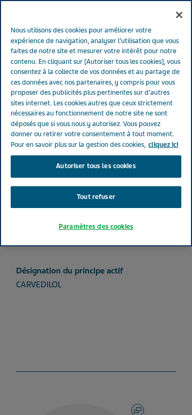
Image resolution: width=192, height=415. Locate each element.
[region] (96, 123)
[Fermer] (179, 15)
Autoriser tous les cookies (95, 166)
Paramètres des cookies (96, 226)
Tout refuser (96, 197)
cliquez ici (163, 144)
